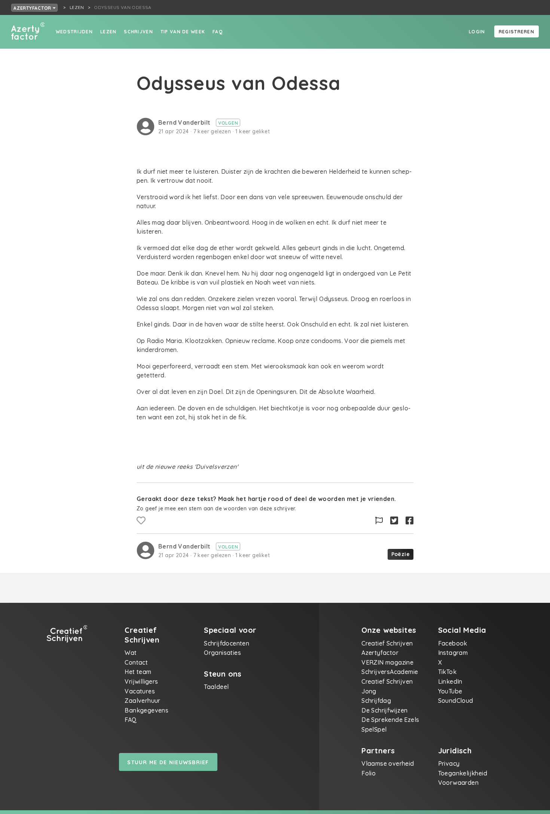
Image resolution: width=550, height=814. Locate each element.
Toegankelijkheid (462, 773)
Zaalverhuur (142, 700)
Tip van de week (183, 31)
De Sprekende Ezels (390, 719)
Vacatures (140, 691)
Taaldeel (216, 686)
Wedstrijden (74, 31)
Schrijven (138, 31)
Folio (368, 773)
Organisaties (222, 652)
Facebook (452, 643)
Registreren (516, 31)
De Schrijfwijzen (384, 710)
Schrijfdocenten (226, 643)
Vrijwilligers (141, 681)
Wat (131, 652)
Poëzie (400, 554)
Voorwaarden (458, 782)
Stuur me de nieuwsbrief (168, 762)
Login (477, 31)
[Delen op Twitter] (394, 520)
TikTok (447, 671)
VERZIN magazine (387, 662)
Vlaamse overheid (387, 763)
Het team (138, 671)
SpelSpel (373, 729)
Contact (136, 662)
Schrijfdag (376, 700)
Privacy (449, 763)
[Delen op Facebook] (409, 520)
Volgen (228, 123)
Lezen (108, 31)
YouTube (450, 691)
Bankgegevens (146, 710)
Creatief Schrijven (387, 643)
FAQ (218, 31)
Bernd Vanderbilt (185, 122)
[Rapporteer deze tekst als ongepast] (379, 521)
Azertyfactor (33, 8)
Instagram (453, 652)
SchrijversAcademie (389, 671)
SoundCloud (455, 700)
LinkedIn (450, 681)
